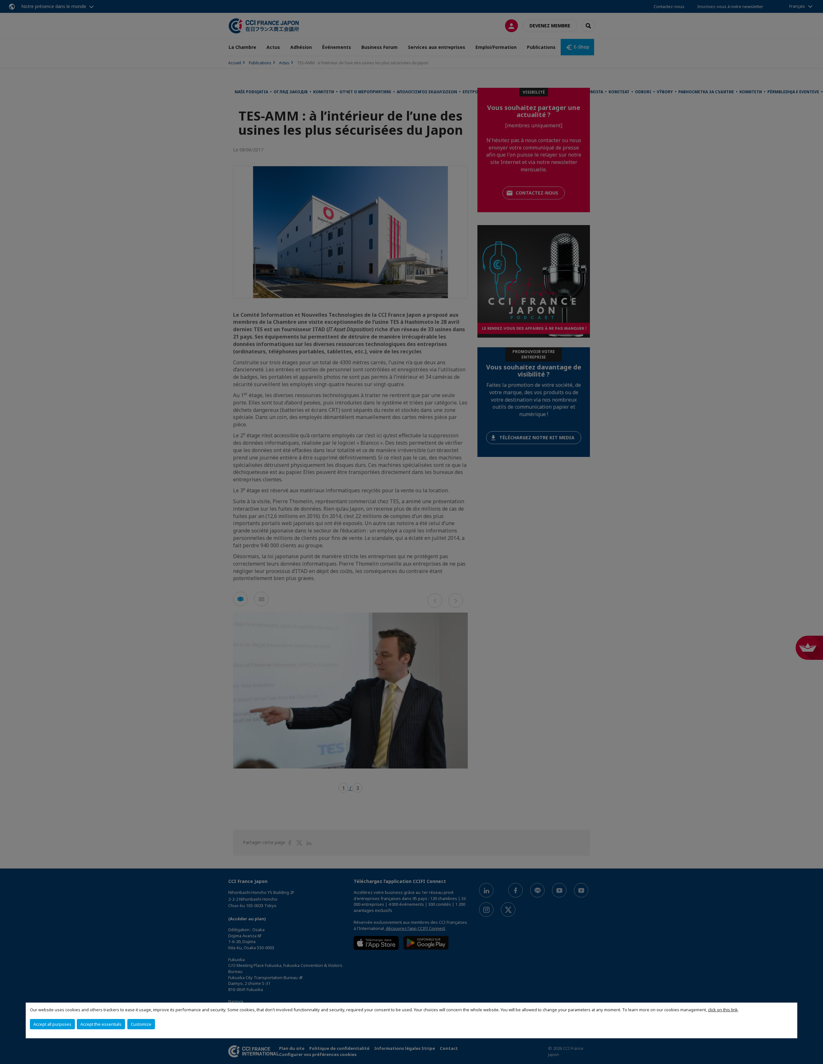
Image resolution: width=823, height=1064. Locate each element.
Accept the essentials (101, 1024)
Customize (141, 1024)
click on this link (723, 1010)
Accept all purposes (52, 1024)
